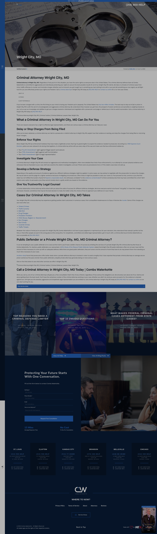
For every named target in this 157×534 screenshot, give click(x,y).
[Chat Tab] (78, 267)
